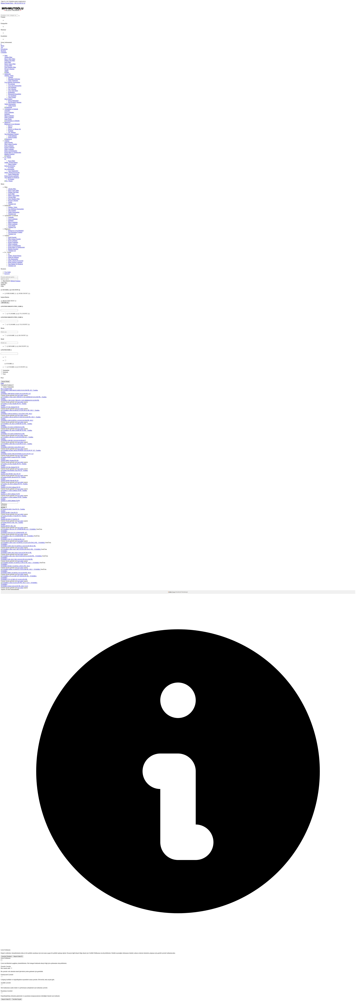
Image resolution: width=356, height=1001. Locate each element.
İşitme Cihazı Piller (10, 64)
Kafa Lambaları (9, 146)
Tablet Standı (12, 105)
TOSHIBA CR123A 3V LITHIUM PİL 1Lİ (14, 532)
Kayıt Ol (7, 273)
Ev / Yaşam (7, 157)
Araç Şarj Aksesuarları (14, 85)
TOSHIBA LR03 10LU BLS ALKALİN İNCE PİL (16, 552)
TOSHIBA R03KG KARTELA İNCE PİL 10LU (15, 566)
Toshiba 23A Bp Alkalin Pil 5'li (10, 467)
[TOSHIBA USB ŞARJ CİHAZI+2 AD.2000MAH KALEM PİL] (23, 397)
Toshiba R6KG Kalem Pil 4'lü (9, 460)
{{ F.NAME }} (17, 367)
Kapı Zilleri (11, 161)
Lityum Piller (8, 65)
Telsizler (10, 77)
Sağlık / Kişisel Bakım (11, 162)
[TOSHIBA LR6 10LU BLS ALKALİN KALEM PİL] (21, 556)
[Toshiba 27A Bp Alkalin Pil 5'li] (13, 403)
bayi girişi (20, 395)
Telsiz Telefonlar (13, 80)
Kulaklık (10, 131)
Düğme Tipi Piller (9, 60)
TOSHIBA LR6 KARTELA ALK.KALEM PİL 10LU (17, 420)
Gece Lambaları (9, 112)
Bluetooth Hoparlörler (14, 94)
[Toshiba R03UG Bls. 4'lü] (12, 522)
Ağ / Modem (12, 132)
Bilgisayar (7, 122)
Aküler (6, 70)
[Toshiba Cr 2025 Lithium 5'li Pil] (14, 490)
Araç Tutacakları (13, 90)
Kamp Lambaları (9, 147)
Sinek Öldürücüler (13, 174)
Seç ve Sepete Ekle (6, 388)
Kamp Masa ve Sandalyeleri (12, 152)
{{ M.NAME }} (17, 346)
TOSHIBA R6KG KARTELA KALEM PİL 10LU (16, 572)
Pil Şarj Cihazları (9, 69)
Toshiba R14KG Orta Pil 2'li (9, 512)
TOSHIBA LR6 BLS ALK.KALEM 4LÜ (13, 440)
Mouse (10, 127)
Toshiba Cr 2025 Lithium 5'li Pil (10, 494)
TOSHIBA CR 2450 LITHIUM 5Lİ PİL (13, 434)
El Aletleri (11, 179)
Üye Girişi (7, 272)
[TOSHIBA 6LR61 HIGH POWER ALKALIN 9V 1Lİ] (21, 450)
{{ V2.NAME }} (18, 324)
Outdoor (6, 141)
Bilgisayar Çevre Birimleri (12, 124)
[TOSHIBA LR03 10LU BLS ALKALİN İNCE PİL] (21, 549)
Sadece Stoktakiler (8, 387)
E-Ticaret (173, 592)
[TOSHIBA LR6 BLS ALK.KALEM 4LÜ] (17, 437)
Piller (6, 55)
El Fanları (11, 167)
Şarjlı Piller (7, 62)
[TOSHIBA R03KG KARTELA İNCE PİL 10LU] (20, 562)
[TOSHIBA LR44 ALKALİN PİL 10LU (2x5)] (19, 582)
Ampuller (7, 110)
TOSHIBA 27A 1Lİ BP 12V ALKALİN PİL (14, 579)
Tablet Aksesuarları (10, 104)
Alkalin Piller (8, 57)
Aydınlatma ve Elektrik (11, 109)
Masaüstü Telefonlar (14, 79)
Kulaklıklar (11, 92)
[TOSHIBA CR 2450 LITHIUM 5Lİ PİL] (16, 430)
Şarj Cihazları (12, 89)
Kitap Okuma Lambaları (11, 176)
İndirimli (5, 372)
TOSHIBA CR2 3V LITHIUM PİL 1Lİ (12, 539)
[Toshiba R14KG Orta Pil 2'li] (13, 509)
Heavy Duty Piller (9, 59)
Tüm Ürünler (12, 97)
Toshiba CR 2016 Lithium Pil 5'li (10, 487)
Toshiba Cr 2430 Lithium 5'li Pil (10, 500)
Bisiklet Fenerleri (9, 154)
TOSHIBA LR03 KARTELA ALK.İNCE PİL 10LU (16, 413)
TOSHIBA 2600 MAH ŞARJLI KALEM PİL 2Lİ (16, 393)
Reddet (114, 953)
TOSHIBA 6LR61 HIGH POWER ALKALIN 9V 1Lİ (17, 454)
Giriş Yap (3, 282)
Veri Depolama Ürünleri (11, 134)
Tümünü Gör (12, 204)
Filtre (2, 383)
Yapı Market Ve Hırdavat (11, 177)
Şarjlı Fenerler (8, 142)
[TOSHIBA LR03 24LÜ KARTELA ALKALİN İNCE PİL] (23, 542)
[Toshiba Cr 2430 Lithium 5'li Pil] (14, 497)
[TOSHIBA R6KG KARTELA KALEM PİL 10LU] (21, 569)
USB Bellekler (12, 136)
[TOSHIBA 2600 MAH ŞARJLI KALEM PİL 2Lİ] (19, 390)
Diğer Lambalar (9, 117)
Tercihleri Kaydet (16, 999)
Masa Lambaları (9, 115)
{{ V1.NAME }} (18, 313)
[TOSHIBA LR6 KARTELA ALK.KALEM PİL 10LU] (21, 417)
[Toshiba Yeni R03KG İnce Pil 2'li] (14, 470)
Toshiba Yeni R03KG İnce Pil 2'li (10, 474)
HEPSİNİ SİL (5, 302)
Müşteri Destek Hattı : (13, 3)
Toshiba (3, 392)
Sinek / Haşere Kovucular (12, 172)
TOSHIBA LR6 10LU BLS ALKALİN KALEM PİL (17, 559)
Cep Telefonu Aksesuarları (12, 82)
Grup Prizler (8, 119)
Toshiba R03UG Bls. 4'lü (8, 526)
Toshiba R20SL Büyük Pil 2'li (9, 480)
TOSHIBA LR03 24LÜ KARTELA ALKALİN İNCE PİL (18, 546)
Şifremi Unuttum (15, 281)
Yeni (4, 374)
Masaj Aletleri (12, 164)
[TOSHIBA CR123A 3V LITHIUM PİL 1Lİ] (18, 529)
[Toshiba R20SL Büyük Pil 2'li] (13, 477)
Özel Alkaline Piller (10, 67)
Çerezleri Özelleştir (6, 956)
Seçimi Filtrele (5, 381)
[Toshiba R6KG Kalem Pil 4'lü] (13, 457)
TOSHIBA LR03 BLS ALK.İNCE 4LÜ (13, 447)
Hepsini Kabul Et (18, 956)
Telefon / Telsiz (8, 75)
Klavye (10, 126)
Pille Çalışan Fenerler (10, 144)
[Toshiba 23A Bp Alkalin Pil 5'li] (13, 464)
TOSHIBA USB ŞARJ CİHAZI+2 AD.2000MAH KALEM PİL (20, 400)
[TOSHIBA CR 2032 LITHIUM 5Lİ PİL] (16, 423)
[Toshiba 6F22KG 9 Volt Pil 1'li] (13, 516)
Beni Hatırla (6, 281)
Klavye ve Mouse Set (14, 129)
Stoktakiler (6, 370)
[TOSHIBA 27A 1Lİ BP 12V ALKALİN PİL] (19, 576)
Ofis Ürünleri (8, 99)
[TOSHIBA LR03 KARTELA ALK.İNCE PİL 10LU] (20, 410)
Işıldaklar (7, 114)
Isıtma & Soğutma (9, 166)
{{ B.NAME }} (17, 335)
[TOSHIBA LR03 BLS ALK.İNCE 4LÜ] (16, 444)
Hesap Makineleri (13, 100)
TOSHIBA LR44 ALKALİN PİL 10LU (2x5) (14, 586)
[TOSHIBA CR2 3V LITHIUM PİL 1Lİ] (17, 536)
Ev (5, 159)
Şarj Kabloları (12, 87)
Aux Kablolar (12, 95)
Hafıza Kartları (12, 137)
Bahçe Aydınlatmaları (10, 151)
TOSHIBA (4, 531)
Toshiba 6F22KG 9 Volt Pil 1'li (10, 519)
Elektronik (7, 74)
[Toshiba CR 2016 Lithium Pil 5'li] (14, 484)
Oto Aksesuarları (9, 169)
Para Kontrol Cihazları (14, 102)
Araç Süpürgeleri (13, 171)
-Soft (169, 592)
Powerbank (11, 84)
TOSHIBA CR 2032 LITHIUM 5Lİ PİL (13, 427)
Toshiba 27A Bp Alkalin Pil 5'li (10, 407)
